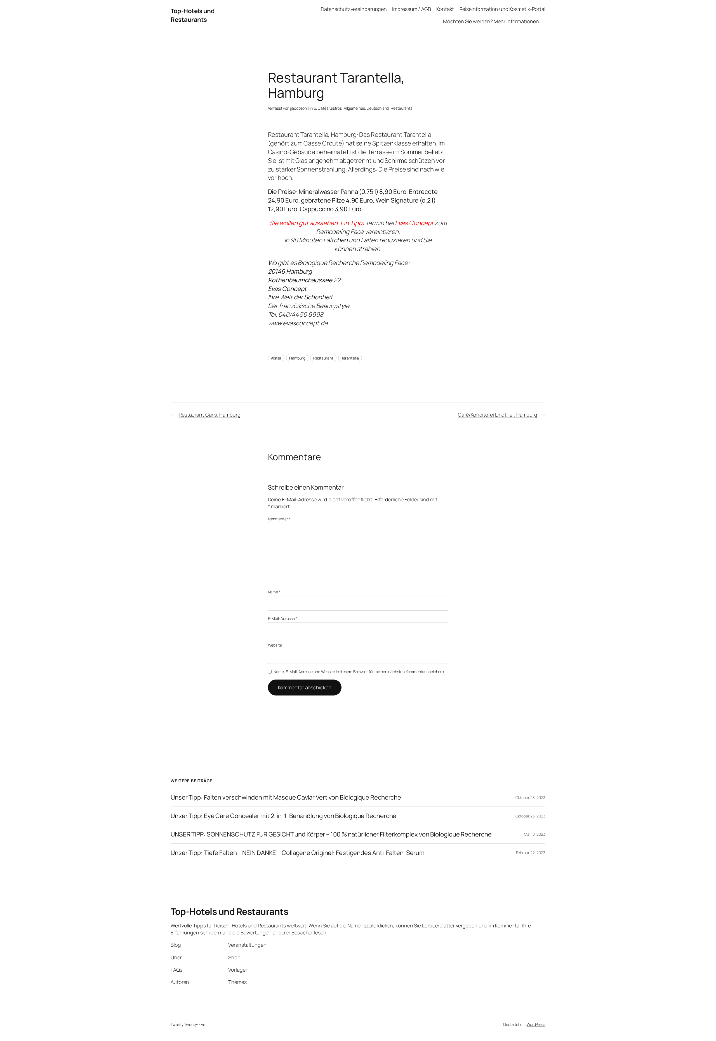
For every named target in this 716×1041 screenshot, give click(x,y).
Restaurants (401, 108)
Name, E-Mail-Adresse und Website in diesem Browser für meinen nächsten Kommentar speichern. (359, 671)
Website (275, 645)
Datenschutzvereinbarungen (354, 9)
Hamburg (297, 358)
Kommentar (279, 518)
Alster (276, 358)
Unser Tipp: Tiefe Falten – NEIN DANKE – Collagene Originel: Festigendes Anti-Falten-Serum (298, 852)
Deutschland (378, 108)
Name (274, 591)
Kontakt (445, 9)
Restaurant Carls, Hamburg (210, 414)
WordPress (536, 1024)
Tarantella (350, 358)
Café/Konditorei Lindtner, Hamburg (497, 414)
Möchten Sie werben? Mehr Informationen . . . (494, 21)
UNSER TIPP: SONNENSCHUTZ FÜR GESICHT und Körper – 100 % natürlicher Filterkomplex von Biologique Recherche (331, 834)
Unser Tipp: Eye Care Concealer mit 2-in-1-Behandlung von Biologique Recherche (283, 815)
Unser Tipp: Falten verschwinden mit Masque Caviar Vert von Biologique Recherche (286, 797)
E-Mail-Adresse (282, 618)
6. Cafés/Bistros (328, 108)
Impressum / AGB (411, 9)
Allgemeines (354, 108)
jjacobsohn (299, 108)
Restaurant (323, 358)
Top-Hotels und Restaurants (193, 15)
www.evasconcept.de (298, 323)
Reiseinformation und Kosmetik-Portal (502, 9)
